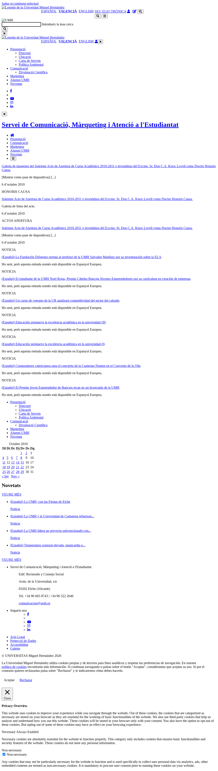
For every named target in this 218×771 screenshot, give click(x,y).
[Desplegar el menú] (105, 16)
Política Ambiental (31, 64)
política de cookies (14, 667)
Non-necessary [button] (12, 750)
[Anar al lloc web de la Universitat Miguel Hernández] (33, 7)
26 (8, 472)
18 (4, 467)
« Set (5, 476)
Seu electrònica (110, 11)
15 (22, 462)
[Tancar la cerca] (4, 33)
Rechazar (26, 680)
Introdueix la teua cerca (57, 24)
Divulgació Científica (33, 72)
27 (12, 472)
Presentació (18, 49)
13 (12, 462)
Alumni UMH (19, 80)
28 (17, 472)
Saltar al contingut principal (20, 3)
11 (4, 462)
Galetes (15, 648)
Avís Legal (17, 637)
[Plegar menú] (100, 41)
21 (17, 467)
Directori (25, 53)
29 (22, 472)
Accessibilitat (19, 644)
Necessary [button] (9, 732)
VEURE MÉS (11, 494)
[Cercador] (140, 11)
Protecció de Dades (23, 641)
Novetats (16, 84)
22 (22, 467)
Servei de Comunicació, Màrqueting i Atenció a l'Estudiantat (90, 124)
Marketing (17, 76)
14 (17, 462)
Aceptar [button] (9, 680)
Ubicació (25, 57)
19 (8, 467)
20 (12, 467)
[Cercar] (5, 29)
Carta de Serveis (30, 61)
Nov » (15, 476)
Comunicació (19, 68)
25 (4, 472)
